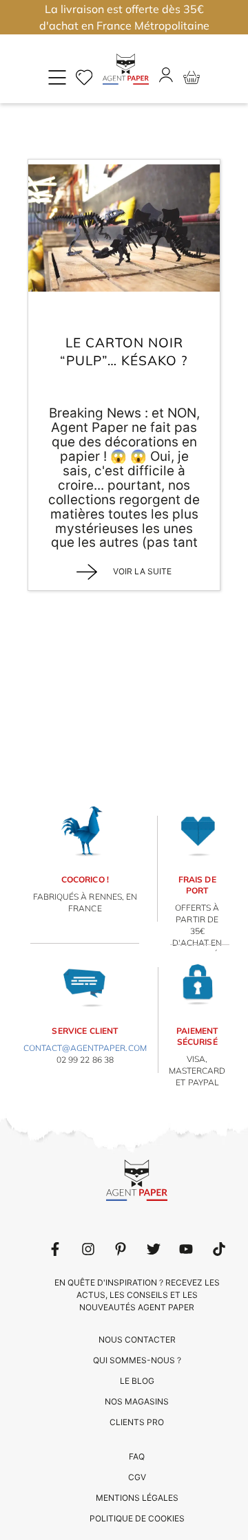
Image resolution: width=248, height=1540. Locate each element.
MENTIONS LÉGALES (137, 1498)
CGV (137, 1477)
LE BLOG (137, 1381)
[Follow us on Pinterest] (120, 1249)
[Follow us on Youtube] (186, 1249)
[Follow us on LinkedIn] (88, 1249)
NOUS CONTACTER (137, 1339)
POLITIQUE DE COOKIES (137, 1518)
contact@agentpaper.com (85, 1048)
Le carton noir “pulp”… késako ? (124, 351)
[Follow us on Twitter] (153, 1249)
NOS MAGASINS (137, 1401)
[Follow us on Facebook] (55, 1249)
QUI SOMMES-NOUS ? (137, 1360)
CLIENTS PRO (137, 1422)
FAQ (137, 1456)
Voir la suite (141, 571)
